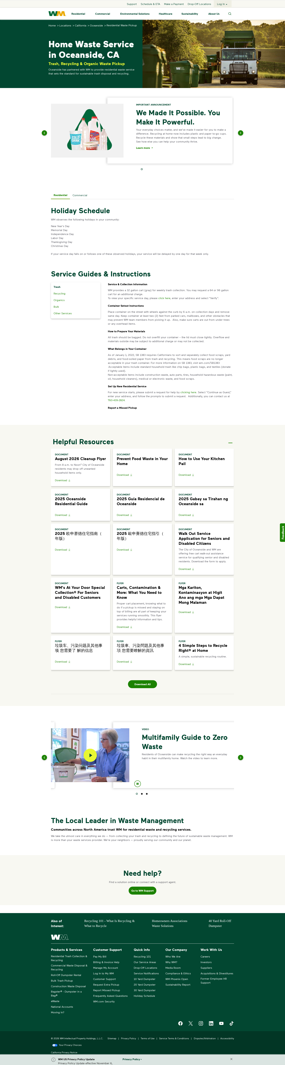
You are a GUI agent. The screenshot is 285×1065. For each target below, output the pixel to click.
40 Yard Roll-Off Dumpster (220, 923)
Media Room (173, 967)
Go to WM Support (142, 890)
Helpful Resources (83, 441)
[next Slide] (236, 133)
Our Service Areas (145, 962)
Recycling (59, 293)
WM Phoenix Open (176, 978)
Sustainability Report (177, 984)
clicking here (188, 392)
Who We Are (172, 956)
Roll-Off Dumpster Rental (66, 974)
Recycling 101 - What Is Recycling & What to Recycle (109, 923)
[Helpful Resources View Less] (230, 440)
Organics (59, 300)
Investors (206, 962)
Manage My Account (105, 967)
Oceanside (96, 25)
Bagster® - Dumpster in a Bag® (66, 993)
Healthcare (165, 13)
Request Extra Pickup (106, 984)
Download (61, 480)
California (80, 25)
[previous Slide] (48, 133)
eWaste (55, 1001)
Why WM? (171, 962)
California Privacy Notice (64, 1052)
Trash (57, 287)
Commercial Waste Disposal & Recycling (69, 967)
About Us (214, 13)
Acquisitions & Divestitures (217, 973)
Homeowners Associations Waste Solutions (169, 923)
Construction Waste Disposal (68, 986)
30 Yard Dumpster (145, 990)
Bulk (56, 306)
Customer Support (104, 978)
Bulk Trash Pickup (62, 980)
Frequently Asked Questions (110, 995)
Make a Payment (174, 3)
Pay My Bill (99, 956)
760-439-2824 (116, 400)
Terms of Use (148, 1038)
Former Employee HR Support (214, 980)
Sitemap (112, 1038)
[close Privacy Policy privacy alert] (231, 1059)
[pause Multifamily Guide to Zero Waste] (137, 784)
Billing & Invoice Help (106, 962)
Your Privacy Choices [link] (70, 1045)
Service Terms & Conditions (174, 1038)
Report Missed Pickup (106, 990)
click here (164, 298)
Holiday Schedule (144, 995)
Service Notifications (146, 973)
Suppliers (206, 967)
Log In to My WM (103, 973)
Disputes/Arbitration (205, 1038)
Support (132, 3)
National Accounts (62, 1006)
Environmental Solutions (135, 13)
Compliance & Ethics (178, 973)
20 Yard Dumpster (145, 984)
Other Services (63, 313)
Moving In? (57, 1012)
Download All (142, 684)
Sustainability (189, 13)
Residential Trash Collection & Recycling (69, 958)
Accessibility (227, 1038)
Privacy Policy (128, 1038)
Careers (205, 956)
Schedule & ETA (150, 3)
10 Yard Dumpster (144, 978)
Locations (65, 25)
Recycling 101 (142, 956)
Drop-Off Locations (199, 3)
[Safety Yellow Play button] (90, 755)
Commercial (102, 13)
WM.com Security (104, 1001)
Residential (78, 13)
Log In (221, 3)
